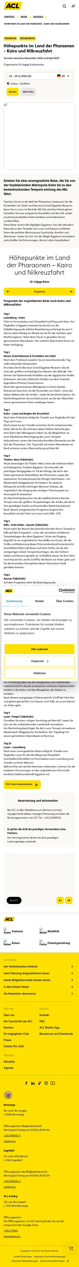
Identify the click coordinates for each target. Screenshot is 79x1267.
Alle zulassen (39, 648)
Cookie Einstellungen (22, 1256)
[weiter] (62, 291)
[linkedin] (33, 1083)
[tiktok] (39, 1083)
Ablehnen (39, 672)
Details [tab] (39, 601)
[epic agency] (68, 1261)
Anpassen (37, 661)
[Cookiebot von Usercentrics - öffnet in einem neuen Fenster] (59, 590)
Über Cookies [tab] (65, 601)
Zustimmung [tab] (14, 601)
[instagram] (46, 1083)
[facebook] (26, 1083)
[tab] (39, 292)
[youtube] (53, 1083)
